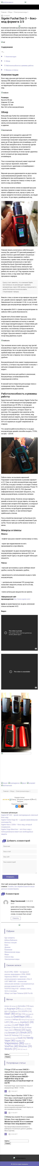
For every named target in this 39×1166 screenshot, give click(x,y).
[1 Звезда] (3, 799)
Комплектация (11, 57)
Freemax (8, 1017)
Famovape (29, 1014)
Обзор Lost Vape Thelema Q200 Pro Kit (18, 993)
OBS (24, 1027)
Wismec (25, 1046)
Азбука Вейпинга (10, 940)
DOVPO (26, 1011)
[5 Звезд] (13, 799)
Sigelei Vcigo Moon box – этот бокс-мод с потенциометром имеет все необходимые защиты (17, 831)
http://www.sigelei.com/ (22, 599)
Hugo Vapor (30, 1019)
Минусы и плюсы (12, 70)
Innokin (16, 1022)
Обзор (8, 61)
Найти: (6, 1054)
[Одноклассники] (19, 806)
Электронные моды (12, 959)
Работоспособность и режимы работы (20, 65)
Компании (8, 950)
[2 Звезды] (5, 799)
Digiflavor (15, 1011)
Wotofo (10, 1049)
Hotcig (24, 1019)
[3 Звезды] (7, 799)
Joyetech (27, 1022)
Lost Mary (8, 1025)
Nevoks (17, 1027)
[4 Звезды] (9, 799)
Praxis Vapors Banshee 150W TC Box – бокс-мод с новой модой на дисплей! (18, 1101)
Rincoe (19, 1030)
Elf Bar (20, 1014)
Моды (6, 954)
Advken (8, 1006)
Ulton (14, 1038)
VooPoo (11, 1046)
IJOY (8, 1022)
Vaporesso (14, 1043)
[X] (22, 806)
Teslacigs (17, 1035)
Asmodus (23, 1006)
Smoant (14, 1032)
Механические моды (12, 952)
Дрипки (7, 947)
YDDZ (20, 1049)
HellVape (16, 1019)
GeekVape (21, 1016)
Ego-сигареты (9, 938)
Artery (14, 1006)
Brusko (23, 1009)
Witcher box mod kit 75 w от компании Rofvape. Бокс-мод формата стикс (18, 1123)
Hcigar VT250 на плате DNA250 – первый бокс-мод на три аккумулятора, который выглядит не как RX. (18, 1080)
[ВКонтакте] (17, 806)
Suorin (7, 1035)
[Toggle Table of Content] (2, 52)
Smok (26, 1032)
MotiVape (8, 1027)
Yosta (25, 1049)
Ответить (16, 918)
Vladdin (27, 1044)
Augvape (13, 1008)
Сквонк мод (9, 957)
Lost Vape (21, 1024)
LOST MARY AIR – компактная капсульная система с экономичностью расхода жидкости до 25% (19, 983)
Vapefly (20, 1041)
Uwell (22, 1038)
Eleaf (9, 1013)
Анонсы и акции (10, 942)
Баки (6, 945)
